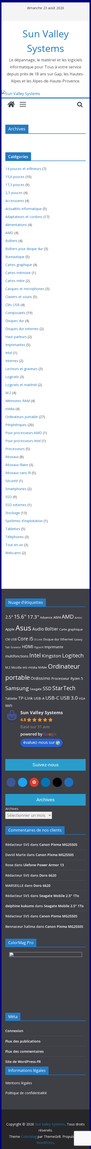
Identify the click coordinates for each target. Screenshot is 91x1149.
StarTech (63, 688)
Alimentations (16, 224)
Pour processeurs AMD (23, 432)
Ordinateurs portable (21, 416)
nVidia (10, 408)
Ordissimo (40, 678)
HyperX (38, 647)
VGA (82, 698)
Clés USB (12, 304)
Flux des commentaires (24, 1051)
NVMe (42, 667)
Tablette (11, 698)
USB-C (52, 698)
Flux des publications (23, 1041)
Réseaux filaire (16, 464)
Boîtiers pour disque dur (24, 248)
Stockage (12, 512)
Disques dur (14, 320)
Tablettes (12, 528)
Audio (38, 629)
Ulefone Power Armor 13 (43, 865)
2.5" (9, 617)
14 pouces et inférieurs (23, 168)
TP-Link (25, 698)
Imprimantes (15, 344)
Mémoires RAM (17, 400)
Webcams (13, 552)
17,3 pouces (15, 184)
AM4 (57, 617)
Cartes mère (15, 280)
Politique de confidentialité (26, 1093)
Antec (78, 617)
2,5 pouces (14, 192)
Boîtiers (11, 240)
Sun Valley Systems (41, 712)
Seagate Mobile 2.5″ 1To (59, 895)
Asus (23, 628)
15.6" (20, 616)
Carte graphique (71, 629)
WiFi (8, 705)
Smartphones (15, 488)
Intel (8, 352)
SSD (8, 496)
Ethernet (66, 639)
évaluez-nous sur (39, 742)
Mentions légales (18, 1083)
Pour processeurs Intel (23, 440)
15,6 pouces (15, 176)
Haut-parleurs (16, 336)
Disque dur (51, 639)
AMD (9, 232)
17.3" (33, 616)
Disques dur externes (22, 328)
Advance (46, 617)
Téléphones (14, 536)
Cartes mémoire (18, 272)
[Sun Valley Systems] (20, 93)
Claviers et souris (18, 296)
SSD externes (15, 504)
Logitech (73, 655)
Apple (10, 629)
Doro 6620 (47, 875)
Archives (11, 808)
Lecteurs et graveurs (21, 368)
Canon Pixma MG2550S (58, 844)
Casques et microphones (24, 288)
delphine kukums (19, 906)
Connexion (14, 1030)
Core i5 (25, 638)
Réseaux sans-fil (18, 472)
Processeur (60, 678)
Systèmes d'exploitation (24, 520)
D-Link (38, 639)
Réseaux (12, 456)
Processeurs (15, 448)
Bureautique (15, 256)
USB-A (39, 698)
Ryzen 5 (76, 678)
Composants (15, 312)
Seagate (36, 689)
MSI (25, 667)
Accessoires (14, 200)
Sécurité (11, 480)
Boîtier (51, 629)
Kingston (51, 656)
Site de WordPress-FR (23, 1061)
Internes (11, 360)
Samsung (17, 688)
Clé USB (11, 639)
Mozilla (16, 667)
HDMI (27, 646)
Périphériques (16, 424)
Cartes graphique (18, 264)
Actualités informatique (23, 208)
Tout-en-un (14, 544)
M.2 (8, 392)
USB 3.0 (69, 697)
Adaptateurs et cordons (23, 216)
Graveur (16, 647)
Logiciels (12, 376)
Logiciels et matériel (21, 384)
